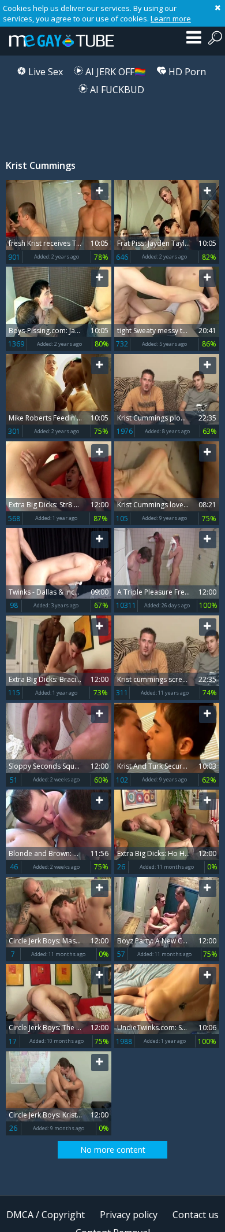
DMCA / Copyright (45, 1214)
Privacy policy (129, 1214)
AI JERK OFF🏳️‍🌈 (114, 71)
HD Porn (186, 71)
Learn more (171, 18)
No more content (112, 1149)
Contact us (195, 1214)
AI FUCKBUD (116, 89)
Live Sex (44, 71)
